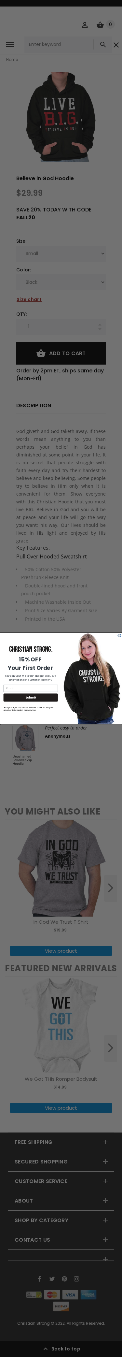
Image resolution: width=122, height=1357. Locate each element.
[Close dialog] (119, 635)
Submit (30, 697)
